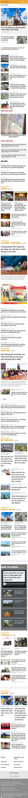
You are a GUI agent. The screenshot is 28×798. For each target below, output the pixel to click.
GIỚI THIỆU (16, 776)
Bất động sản (7, 440)
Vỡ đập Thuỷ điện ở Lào (15, 5)
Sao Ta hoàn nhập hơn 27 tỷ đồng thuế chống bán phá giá (18, 77)
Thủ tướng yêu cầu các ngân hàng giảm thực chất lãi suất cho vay (12, 324)
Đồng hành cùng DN (5, 522)
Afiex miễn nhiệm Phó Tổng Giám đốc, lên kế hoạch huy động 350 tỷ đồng (13, 156)
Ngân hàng (3, 308)
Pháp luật (5, 350)
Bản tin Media (10, 567)
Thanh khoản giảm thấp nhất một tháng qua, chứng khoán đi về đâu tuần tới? (13, 345)
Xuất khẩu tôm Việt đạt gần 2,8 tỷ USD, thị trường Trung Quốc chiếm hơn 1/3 (12, 48)
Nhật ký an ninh (15, 389)
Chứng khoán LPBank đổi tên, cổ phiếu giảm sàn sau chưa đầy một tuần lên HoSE (13, 173)
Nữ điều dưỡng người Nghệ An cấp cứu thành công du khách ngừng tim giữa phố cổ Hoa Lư (19, 678)
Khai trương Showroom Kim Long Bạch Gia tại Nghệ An (18, 726)
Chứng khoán (4, 342)
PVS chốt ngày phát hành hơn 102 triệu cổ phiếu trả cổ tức (19, 551)
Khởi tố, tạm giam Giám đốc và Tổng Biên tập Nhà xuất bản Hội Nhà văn (13, 420)
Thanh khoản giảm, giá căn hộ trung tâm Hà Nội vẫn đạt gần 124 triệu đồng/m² (19, 499)
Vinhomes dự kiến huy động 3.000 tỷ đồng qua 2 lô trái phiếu (18, 543)
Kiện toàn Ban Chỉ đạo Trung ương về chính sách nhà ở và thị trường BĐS (18, 58)
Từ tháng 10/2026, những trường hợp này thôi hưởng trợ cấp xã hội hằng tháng (18, 86)
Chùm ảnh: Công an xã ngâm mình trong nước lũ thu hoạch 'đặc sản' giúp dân (19, 612)
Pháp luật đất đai (15, 469)
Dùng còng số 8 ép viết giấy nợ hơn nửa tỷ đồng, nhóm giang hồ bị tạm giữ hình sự (13, 151)
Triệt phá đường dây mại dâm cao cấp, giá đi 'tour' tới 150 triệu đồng (13, 434)
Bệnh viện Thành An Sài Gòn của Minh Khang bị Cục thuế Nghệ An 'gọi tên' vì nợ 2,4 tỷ (18, 669)
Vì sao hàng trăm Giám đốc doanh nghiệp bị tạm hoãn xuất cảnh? (18, 661)
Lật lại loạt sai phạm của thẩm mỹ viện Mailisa (21, 652)
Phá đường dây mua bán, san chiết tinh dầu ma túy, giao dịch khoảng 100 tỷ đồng (17, 105)
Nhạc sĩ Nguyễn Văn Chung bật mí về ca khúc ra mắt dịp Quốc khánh (18, 746)
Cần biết (4, 693)
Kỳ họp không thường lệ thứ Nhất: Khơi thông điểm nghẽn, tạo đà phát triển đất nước (13, 181)
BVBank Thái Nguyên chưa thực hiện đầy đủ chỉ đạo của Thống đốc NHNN (13, 331)
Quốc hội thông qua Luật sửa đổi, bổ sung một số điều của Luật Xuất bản (19, 215)
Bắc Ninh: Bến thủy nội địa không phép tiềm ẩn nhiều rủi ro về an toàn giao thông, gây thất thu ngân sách (18, 737)
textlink (4, 399)
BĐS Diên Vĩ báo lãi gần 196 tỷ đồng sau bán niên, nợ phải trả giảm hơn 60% (18, 95)
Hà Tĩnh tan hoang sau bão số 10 (18, 601)
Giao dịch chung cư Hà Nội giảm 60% (19, 488)
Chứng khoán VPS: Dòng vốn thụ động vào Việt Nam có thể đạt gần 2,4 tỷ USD (13, 249)
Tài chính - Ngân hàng (10, 243)
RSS (11, 776)
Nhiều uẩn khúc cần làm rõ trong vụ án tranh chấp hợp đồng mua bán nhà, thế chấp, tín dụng (18, 476)
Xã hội (2, 202)
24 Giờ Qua (5, 635)
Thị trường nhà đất (5, 453)
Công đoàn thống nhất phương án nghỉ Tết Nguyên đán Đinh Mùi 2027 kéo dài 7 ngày (18, 224)
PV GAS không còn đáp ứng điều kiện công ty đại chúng (13, 29)
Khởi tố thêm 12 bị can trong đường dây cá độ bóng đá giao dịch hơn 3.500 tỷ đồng (13, 427)
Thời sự (4, 189)
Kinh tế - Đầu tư (8, 509)
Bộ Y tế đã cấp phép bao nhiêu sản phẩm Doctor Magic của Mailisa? (7, 653)
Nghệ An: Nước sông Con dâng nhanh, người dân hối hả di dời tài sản (19, 592)
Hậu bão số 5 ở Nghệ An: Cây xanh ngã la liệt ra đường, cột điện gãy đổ (19, 622)
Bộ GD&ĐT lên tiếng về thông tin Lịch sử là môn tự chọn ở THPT (19, 233)
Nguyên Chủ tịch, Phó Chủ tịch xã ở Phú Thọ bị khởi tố (19, 394)
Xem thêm (10, 189)
